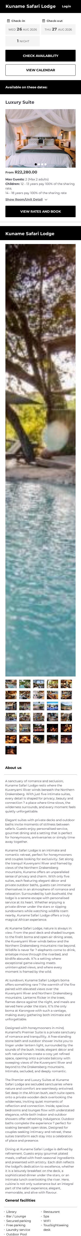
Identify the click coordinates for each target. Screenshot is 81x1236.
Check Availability (40, 56)
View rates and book (40, 211)
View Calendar (40, 70)
